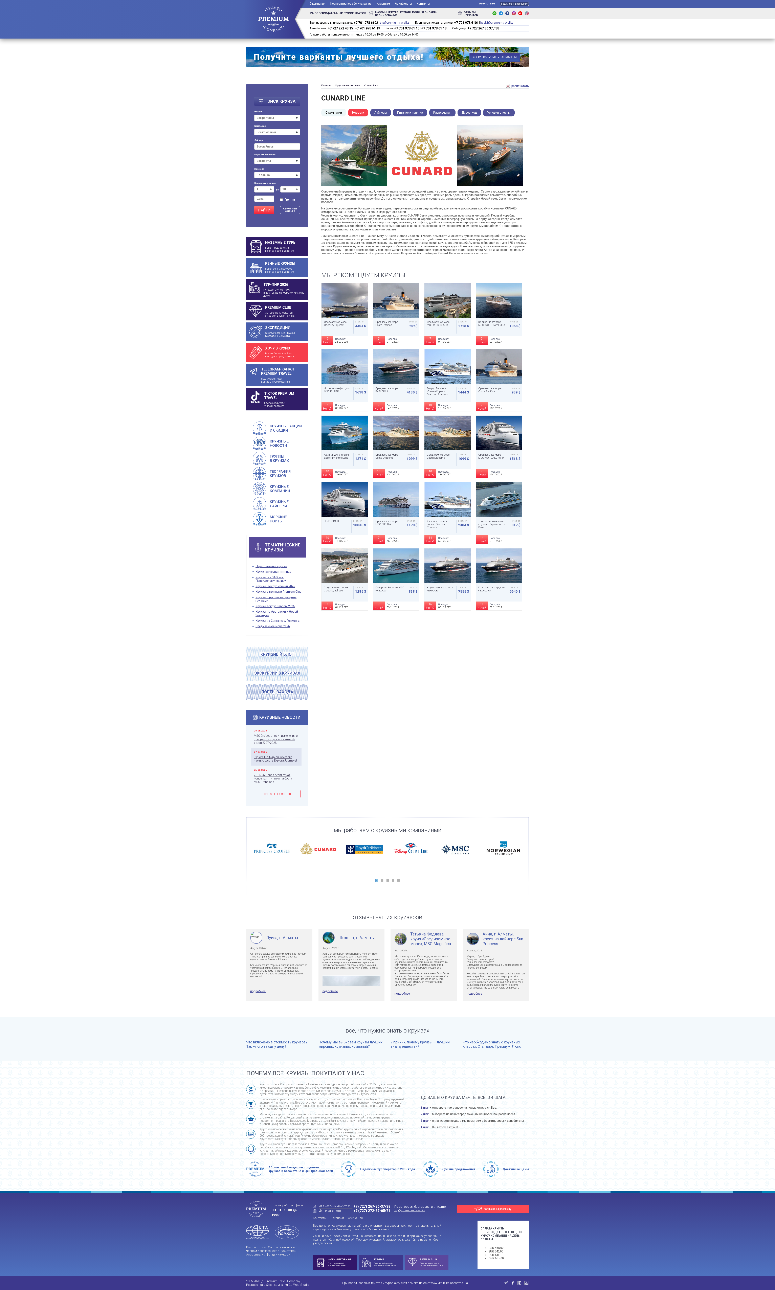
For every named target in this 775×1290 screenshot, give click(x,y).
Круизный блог (277, 654)
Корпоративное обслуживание (351, 3)
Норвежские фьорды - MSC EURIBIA (337, 390)
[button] (376, 880)
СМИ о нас (355, 1218)
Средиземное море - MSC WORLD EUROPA (491, 456)
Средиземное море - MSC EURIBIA (387, 523)
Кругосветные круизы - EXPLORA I (491, 589)
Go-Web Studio (299, 1285)
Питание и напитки (410, 112)
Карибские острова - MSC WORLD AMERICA (491, 323)
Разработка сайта (259, 1285)
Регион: (258, 112)
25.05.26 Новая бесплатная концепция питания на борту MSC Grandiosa (273, 778)
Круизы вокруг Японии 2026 (275, 586)
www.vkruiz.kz (439, 1283)
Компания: (260, 126)
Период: (259, 169)
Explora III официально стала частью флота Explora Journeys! (275, 758)
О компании (317, 3)
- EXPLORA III (331, 521)
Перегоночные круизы (271, 566)
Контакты (423, 3)
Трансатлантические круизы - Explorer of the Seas (491, 524)
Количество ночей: (265, 183)
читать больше (277, 794)
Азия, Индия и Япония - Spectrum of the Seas (337, 456)
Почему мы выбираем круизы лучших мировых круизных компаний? (350, 1044)
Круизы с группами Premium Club (278, 591)
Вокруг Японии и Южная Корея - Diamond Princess (437, 391)
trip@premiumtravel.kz (394, 22)
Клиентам (383, 3)
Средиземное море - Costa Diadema (387, 456)
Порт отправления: (265, 155)
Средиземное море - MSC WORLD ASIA (439, 323)
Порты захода (277, 691)
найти (264, 210)
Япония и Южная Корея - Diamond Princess (437, 524)
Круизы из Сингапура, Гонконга (278, 621)
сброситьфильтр (290, 210)
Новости (358, 112)
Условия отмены (498, 112)
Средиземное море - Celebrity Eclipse (336, 589)
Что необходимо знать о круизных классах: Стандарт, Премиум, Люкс (492, 1044)
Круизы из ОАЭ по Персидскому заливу (271, 579)
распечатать (520, 86)
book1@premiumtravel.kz (496, 22)
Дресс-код (469, 112)
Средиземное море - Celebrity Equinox (336, 323)
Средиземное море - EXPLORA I (387, 390)
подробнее (258, 991)
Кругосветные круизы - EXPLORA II (440, 589)
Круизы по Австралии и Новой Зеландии (277, 613)
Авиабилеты (403, 3)
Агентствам (487, 3)
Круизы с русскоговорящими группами (276, 599)
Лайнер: (258, 140)
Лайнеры (380, 112)
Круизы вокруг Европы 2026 (275, 606)
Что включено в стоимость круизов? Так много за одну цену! (276, 1044)
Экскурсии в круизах (277, 673)
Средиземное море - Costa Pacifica (387, 323)
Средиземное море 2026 (273, 626)
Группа (290, 199)
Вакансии (337, 1218)
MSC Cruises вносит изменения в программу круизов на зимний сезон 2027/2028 (276, 739)
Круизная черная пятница (273, 571)
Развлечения (442, 112)
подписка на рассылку (514, 3)
